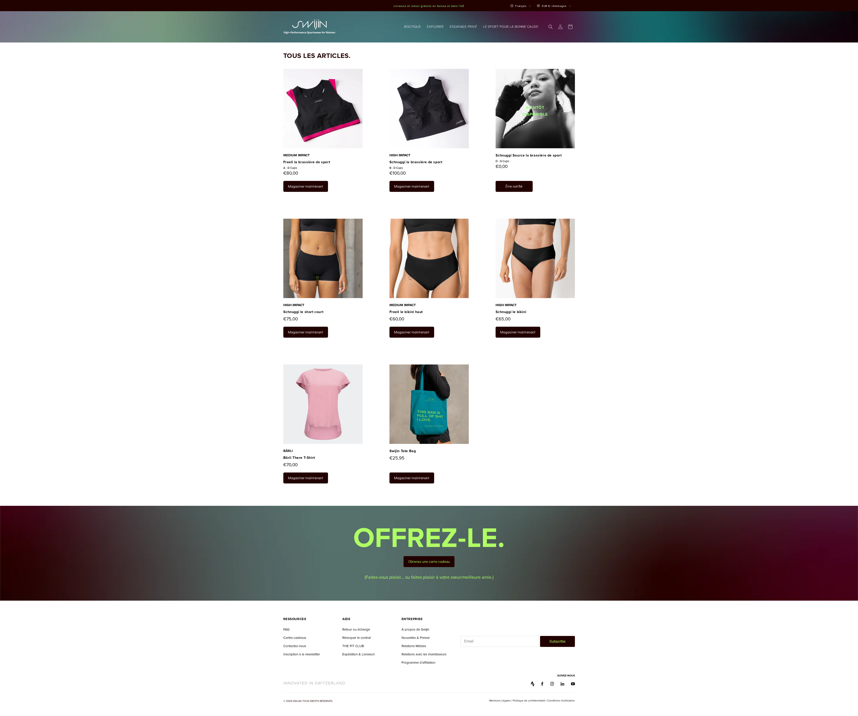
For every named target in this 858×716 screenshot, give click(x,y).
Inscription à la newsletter (301, 654)
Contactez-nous (294, 646)
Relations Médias (414, 646)
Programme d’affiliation (418, 662)
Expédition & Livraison (358, 654)
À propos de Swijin (415, 629)
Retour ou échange (356, 629)
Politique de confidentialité (529, 700)
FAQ (286, 629)
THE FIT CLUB (353, 646)
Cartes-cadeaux (294, 637)
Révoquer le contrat (356, 637)
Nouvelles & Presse (416, 637)
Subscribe (557, 641)
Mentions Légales (500, 700)
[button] (412, 27)
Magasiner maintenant (305, 186)
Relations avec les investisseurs (424, 654)
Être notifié (514, 186)
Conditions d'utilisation (561, 700)
